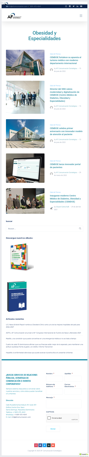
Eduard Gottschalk (62, 207)
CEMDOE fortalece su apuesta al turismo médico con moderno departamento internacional (65, 60)
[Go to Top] (84, 452)
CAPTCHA (50, 412)
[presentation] (62, 418)
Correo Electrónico (70, 385)
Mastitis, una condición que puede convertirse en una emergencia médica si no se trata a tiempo (41, 339)
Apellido (69, 374)
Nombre (50, 374)
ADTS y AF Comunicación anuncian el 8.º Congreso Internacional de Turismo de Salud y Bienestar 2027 (43, 333)
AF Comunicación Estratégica (66, 68)
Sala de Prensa (55, 54)
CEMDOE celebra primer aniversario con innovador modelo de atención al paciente (66, 131)
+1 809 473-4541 (20, 415)
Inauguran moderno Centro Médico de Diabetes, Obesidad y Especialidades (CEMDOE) (65, 198)
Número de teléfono (50, 385)
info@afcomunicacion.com (21, 417)
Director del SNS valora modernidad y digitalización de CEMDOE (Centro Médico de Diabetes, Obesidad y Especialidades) (64, 95)
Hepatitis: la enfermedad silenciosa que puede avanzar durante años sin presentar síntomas (39, 353)
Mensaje (50, 397)
